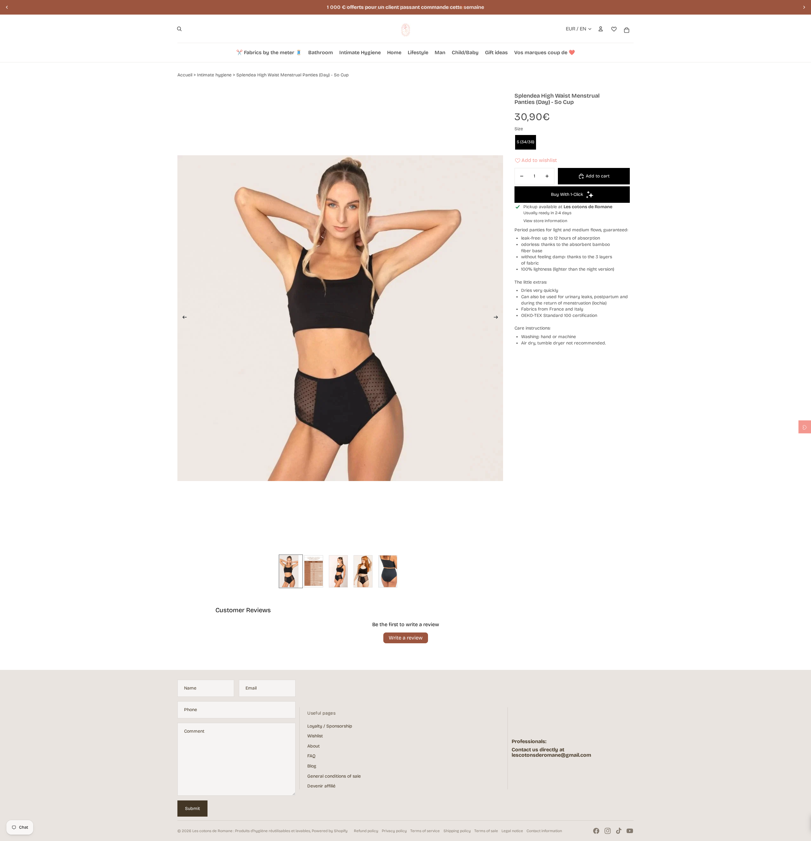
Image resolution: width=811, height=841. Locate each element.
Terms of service (425, 831)
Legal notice (512, 831)
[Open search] (179, 29)
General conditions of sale (334, 776)
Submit (192, 808)
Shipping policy (457, 831)
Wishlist (315, 736)
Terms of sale (486, 831)
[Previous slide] (7, 7)
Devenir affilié (321, 786)
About (313, 746)
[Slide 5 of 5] (389, 571)
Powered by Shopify (330, 831)
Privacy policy (394, 831)
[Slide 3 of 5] (340, 571)
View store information (545, 220)
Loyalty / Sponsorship (329, 726)
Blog (311, 766)
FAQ (311, 756)
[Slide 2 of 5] (315, 571)
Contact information (544, 831)
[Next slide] (804, 7)
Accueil (184, 75)
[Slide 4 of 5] (365, 571)
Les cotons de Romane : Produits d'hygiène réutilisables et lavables (251, 831)
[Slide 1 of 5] (290, 571)
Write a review (406, 638)
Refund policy (366, 831)
